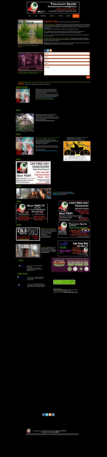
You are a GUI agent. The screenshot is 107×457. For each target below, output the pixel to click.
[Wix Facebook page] (45, 50)
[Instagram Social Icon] (53, 414)
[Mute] (71, 281)
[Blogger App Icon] (50, 50)
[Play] (55, 282)
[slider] (73, 281)
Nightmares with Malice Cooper (71, 292)
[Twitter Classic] (48, 50)
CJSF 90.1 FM (55, 194)
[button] (43, 16)
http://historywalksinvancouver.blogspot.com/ (45, 99)
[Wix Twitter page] (46, 414)
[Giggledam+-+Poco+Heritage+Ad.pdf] (22, 268)
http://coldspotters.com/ (46, 236)
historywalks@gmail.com (47, 97)
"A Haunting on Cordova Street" (48, 251)
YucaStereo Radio (56, 193)
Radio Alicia (69, 192)
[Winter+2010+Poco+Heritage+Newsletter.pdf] (21, 287)
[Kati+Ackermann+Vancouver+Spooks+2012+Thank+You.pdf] (21, 279)
